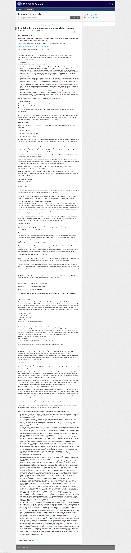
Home (20, 9)
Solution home (22, 25)
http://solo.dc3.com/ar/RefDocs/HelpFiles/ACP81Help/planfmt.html (34, 46)
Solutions (29, 9)
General (31, 25)
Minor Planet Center (54, 272)
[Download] (62, 262)
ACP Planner (50, 91)
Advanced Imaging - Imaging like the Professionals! (49, 25)
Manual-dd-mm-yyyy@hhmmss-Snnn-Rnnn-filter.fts (43, 521)
